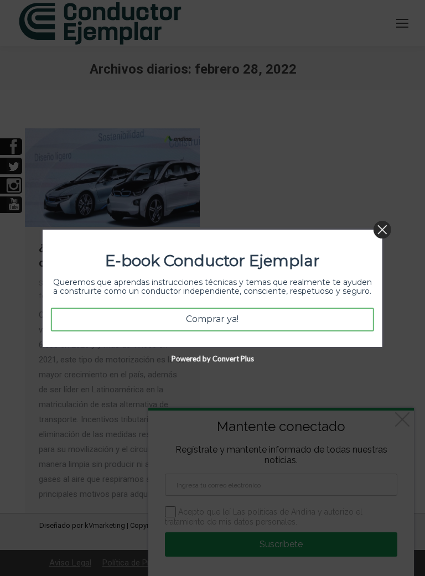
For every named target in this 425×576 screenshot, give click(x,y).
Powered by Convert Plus (212, 358)
